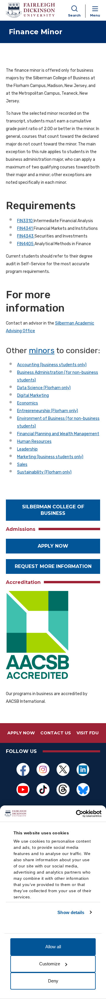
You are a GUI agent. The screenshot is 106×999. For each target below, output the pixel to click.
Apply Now (53, 546)
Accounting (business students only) (52, 364)
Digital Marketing (33, 395)
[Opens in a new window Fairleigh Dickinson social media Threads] (63, 789)
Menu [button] (95, 15)
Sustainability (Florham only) (44, 472)
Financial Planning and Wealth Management (58, 433)
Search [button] (74, 15)
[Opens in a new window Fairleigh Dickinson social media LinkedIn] (83, 769)
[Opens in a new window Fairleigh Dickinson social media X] (63, 769)
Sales (22, 464)
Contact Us (55, 733)
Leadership (27, 449)
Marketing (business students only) (50, 456)
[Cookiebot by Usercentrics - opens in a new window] (77, 814)
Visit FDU (88, 733)
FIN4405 (25, 243)
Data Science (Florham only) (44, 387)
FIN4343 (25, 236)
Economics (27, 403)
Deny (53, 980)
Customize (49, 963)
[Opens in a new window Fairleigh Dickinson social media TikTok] (43, 789)
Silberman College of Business (53, 510)
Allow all (53, 946)
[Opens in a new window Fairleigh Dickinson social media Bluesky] (83, 789)
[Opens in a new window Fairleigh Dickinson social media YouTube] (22, 789)
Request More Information (53, 566)
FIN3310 (25, 220)
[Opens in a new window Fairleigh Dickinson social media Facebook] (22, 769)
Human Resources (34, 441)
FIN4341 (25, 228)
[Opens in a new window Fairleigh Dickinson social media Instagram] (43, 769)
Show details (70, 912)
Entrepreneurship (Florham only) (47, 410)
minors (41, 350)
